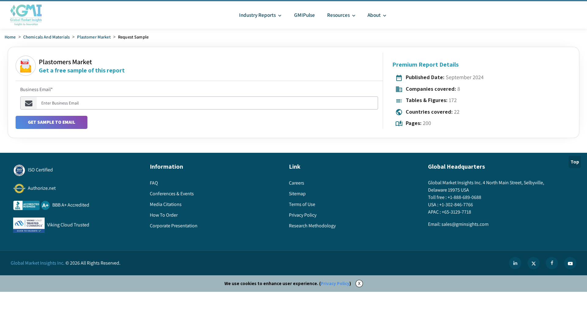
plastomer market (93, 37)
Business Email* (36, 89)
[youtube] (570, 263)
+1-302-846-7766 (456, 204)
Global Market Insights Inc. (38, 263)
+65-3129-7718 (456, 212)
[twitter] (533, 263)
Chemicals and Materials (46, 37)
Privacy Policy (335, 283)
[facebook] (552, 263)
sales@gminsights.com (465, 224)
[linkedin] (515, 263)
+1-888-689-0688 (464, 197)
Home (10, 37)
